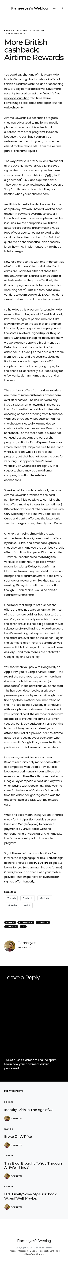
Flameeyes (26, 943)
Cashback (26, 922)
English (9, 30)
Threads (12, 1250)
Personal (22, 30)
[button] (54, 8)
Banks (10, 922)
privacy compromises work (28, 89)
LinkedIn (54, 1250)
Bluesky (33, 1250)
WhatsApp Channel (34, 1254)
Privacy (11, 926)
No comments (16, 33)
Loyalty (42, 922)
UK (23, 926)
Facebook (43, 1250)
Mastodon (23, 1250)
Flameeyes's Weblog (29, 8)
